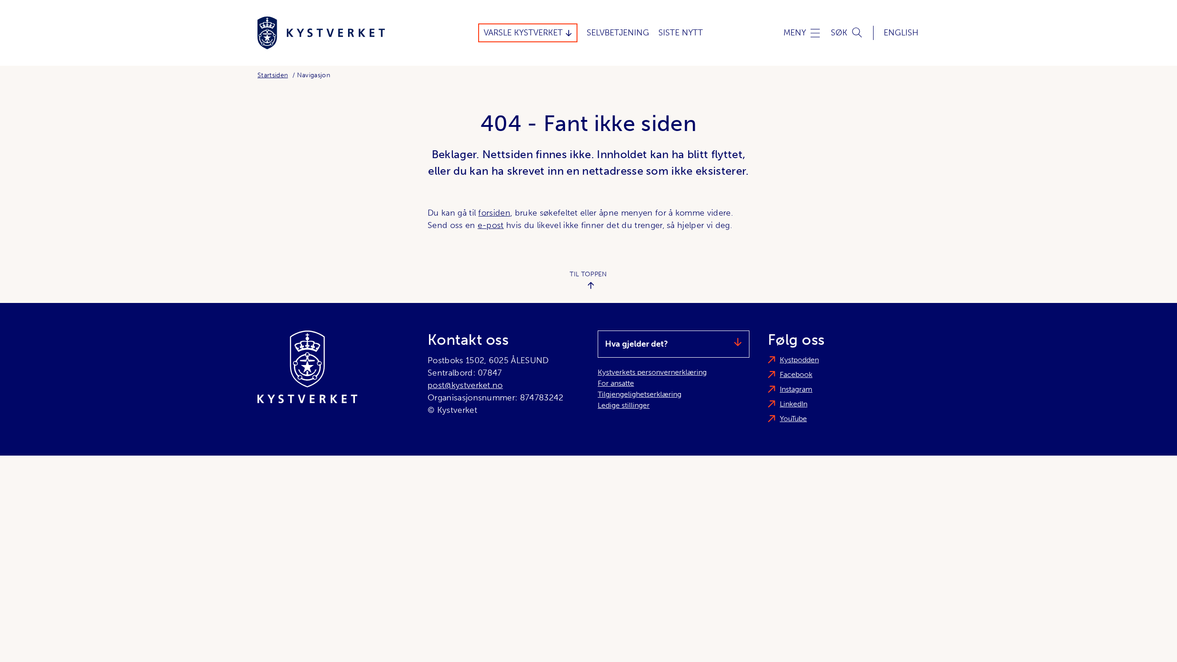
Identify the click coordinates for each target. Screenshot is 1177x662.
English (901, 33)
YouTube (793, 418)
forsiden (494, 213)
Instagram (796, 389)
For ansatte (616, 383)
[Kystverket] (321, 33)
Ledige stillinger (624, 405)
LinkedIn (793, 403)
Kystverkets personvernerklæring (652, 372)
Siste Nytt (680, 33)
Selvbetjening (618, 33)
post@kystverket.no (465, 385)
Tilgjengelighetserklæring (639, 394)
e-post (491, 225)
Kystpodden (799, 359)
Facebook (796, 374)
